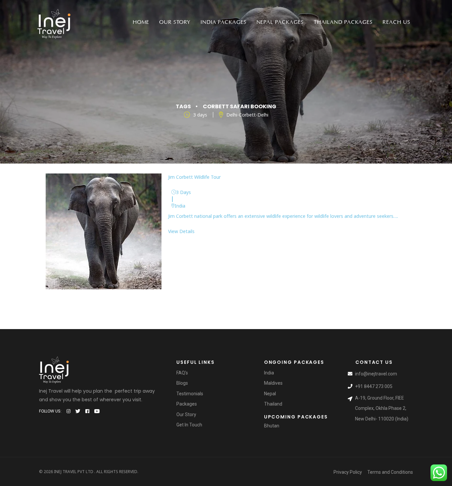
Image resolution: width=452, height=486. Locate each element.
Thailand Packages (343, 22)
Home (141, 22)
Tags (183, 106)
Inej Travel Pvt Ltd (73, 471)
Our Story (175, 22)
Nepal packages (280, 22)
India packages (223, 22)
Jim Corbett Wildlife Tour (194, 177)
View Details (181, 231)
